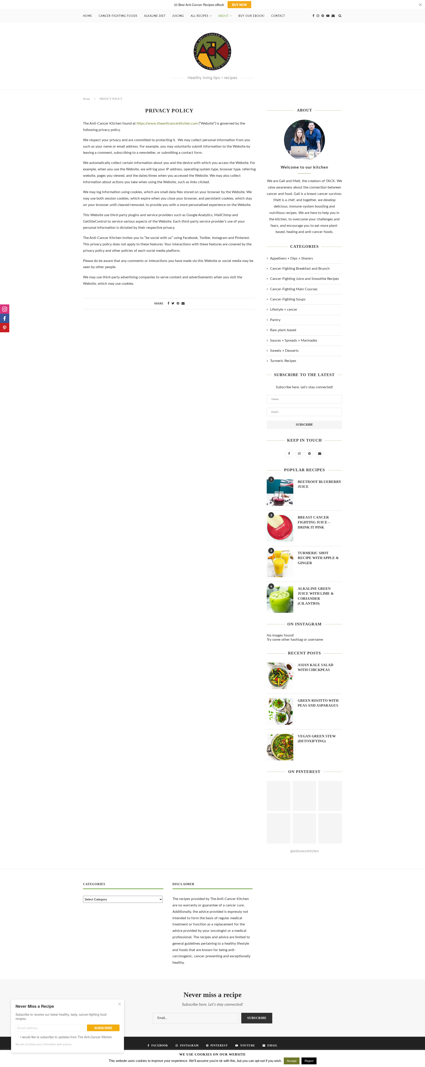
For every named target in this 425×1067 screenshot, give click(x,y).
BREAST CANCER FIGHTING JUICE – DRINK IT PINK (314, 522)
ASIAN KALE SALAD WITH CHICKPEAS (315, 667)
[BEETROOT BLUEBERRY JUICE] (280, 492)
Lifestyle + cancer (283, 309)
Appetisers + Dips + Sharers (291, 258)
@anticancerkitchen (304, 851)
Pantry (275, 320)
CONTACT (278, 16)
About (223, 16)
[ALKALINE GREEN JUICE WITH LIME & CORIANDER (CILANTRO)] (280, 599)
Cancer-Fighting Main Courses (293, 289)
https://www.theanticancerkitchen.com (167, 123)
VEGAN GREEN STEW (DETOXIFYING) (317, 738)
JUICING (178, 16)
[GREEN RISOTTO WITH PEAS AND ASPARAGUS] (280, 711)
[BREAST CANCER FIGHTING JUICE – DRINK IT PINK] (280, 528)
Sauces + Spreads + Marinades (293, 340)
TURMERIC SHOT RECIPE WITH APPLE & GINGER (318, 558)
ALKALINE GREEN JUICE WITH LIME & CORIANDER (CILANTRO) (316, 596)
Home (86, 98)
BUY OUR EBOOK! (251, 16)
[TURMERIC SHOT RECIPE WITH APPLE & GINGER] (280, 564)
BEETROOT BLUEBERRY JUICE (319, 484)
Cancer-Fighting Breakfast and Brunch (300, 268)
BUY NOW (239, 4)
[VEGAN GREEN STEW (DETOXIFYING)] (280, 747)
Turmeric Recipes (283, 361)
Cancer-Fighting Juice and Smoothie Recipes (304, 279)
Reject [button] (309, 1061)
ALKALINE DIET (155, 16)
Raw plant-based (283, 330)
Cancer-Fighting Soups (287, 299)
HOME (87, 16)
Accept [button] (291, 1061)
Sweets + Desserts (284, 350)
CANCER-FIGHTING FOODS (118, 16)
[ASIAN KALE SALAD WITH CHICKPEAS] (280, 676)
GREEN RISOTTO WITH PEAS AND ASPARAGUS (318, 703)
